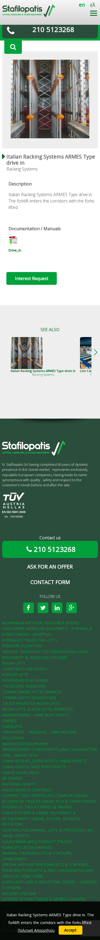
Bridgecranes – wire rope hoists (36, 715)
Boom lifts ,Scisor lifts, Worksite (37, 709)
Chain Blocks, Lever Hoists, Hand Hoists (44, 760)
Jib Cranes (12, 778)
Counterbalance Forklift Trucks (37, 841)
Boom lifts (13, 663)
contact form (50, 582)
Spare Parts (14, 858)
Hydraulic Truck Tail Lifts (29, 640)
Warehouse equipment (25, 743)
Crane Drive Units (20, 772)
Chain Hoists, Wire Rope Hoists (34, 766)
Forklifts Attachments (27, 847)
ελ (92, 4)
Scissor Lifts (15, 674)
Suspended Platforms (25, 680)
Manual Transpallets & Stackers (36, 853)
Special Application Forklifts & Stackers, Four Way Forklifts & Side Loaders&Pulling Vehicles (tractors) (47, 870)
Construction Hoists (24, 668)
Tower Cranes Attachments (31, 691)
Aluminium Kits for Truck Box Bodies (40, 622)
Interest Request (31, 278)
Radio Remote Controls (27, 789)
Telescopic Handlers (24, 686)
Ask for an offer (50, 566)
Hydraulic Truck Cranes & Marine (37, 806)
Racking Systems (19, 893)
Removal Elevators (22, 645)
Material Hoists (19, 784)
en (82, 4)
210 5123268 (53, 29)
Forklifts (12, 726)
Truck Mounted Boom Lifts (31, 703)
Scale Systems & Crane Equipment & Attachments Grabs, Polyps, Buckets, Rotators (41, 818)
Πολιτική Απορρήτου (36, 930)
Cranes (9, 720)
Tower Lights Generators (29, 697)
